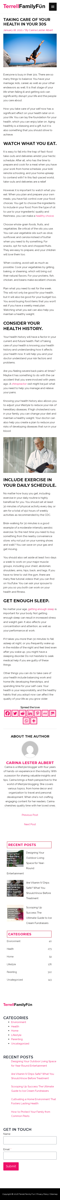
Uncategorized (20, 1043)
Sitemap (54, 1194)
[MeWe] (45, 713)
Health (15, 1026)
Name (6, 1133)
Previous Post (30, 814)
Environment (18, 1022)
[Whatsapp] (26, 720)
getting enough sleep (41, 609)
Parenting (17, 1039)
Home (14, 1030)
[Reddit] (22, 713)
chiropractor (19, 383)
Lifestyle (16, 1035)
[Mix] (52, 713)
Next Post (30, 824)
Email (7, 1149)
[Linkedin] (30, 713)
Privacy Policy (42, 1194)
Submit (11, 1166)
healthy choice (45, 215)
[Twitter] (15, 713)
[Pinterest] (37, 713)
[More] (33, 720)
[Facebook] (7, 713)
